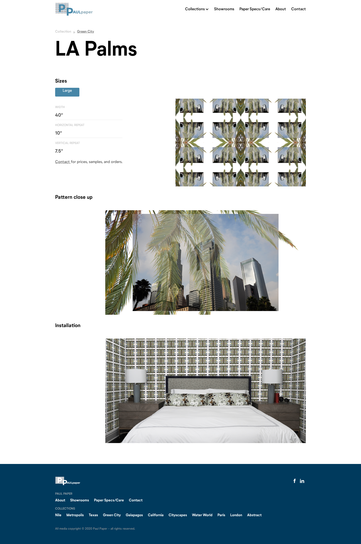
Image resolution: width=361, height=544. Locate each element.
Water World (202, 515)
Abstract (254, 515)
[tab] (67, 92)
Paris (221, 515)
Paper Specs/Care (254, 9)
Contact (298, 9)
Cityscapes (178, 515)
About (280, 9)
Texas (93, 515)
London (236, 515)
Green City (112, 515)
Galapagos (134, 515)
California (156, 515)
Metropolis (75, 515)
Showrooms (224, 9)
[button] (197, 9)
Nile (58, 515)
